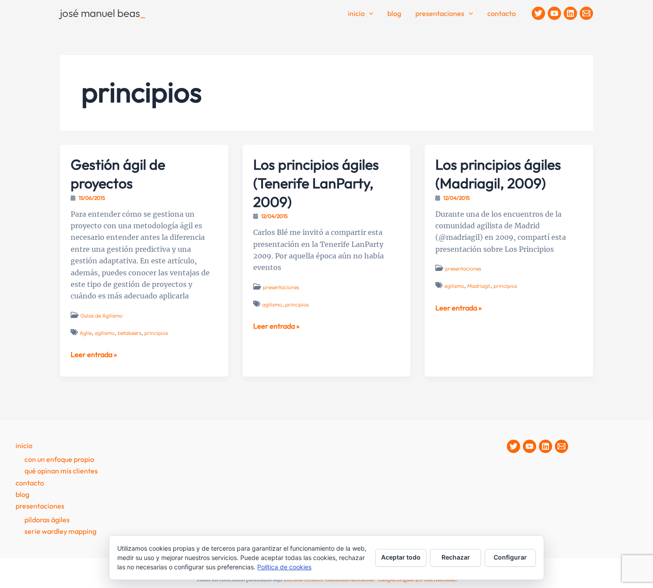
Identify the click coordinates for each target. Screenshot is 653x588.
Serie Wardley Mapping (60, 531)
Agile (86, 333)
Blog (394, 13)
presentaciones (281, 287)
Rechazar (456, 557)
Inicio (356, 13)
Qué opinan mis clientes (61, 470)
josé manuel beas (103, 13)
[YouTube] (554, 13)
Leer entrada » (94, 355)
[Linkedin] (570, 13)
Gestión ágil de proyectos (118, 173)
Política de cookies (284, 567)
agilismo (105, 333)
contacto (501, 13)
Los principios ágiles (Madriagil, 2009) (498, 173)
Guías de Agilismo (101, 315)
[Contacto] (586, 13)
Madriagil (478, 285)
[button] (369, 14)
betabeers (129, 333)
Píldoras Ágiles (47, 519)
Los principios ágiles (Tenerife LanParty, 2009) (316, 182)
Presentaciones (439, 13)
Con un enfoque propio (59, 459)
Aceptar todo (401, 557)
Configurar (510, 557)
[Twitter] (538, 13)
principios (156, 333)
